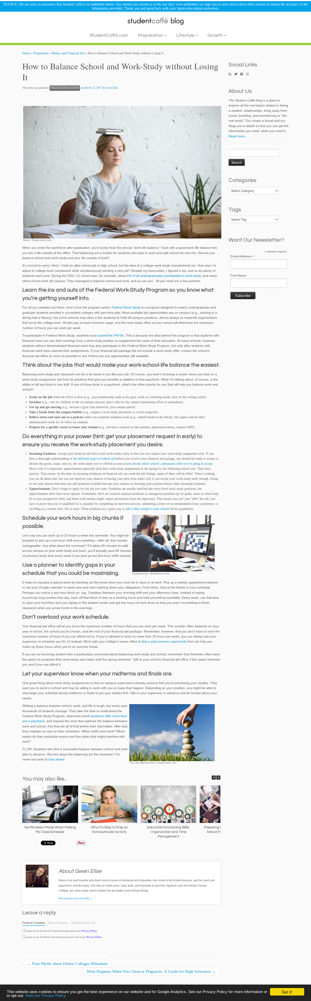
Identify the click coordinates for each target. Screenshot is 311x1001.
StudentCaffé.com (108, 35)
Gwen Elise (112, 87)
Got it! (287, 992)
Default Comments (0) (83, 922)
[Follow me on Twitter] (237, 74)
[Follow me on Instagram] (249, 74)
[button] (218, 777)
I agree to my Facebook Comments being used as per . (61, 930)
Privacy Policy (89, 930)
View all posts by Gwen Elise (76, 898)
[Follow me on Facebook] (243, 74)
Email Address (242, 256)
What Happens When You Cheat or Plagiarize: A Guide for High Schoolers (151, 971)
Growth (215, 35)
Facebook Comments (33, 922)
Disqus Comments (58, 922)
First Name (238, 275)
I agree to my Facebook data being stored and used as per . (63, 937)
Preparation (151, 35)
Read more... (238, 136)
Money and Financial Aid (68, 53)
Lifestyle (185, 35)
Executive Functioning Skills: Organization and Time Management (168, 832)
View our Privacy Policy (45, 995)
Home (26, 53)
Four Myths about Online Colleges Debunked (67, 963)
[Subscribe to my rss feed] (231, 74)
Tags (235, 209)
